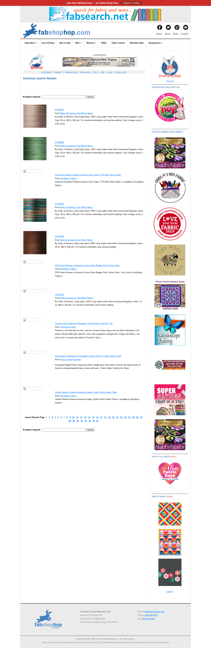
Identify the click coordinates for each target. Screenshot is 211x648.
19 (109, 417)
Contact (184, 33)
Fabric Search (118, 43)
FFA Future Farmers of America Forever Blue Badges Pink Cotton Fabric (87, 265)
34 (94, 421)
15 (93, 417)
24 (129, 417)
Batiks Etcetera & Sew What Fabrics (76, 113)
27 (141, 417)
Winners (91, 43)
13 (85, 417)
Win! (77, 43)
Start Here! (30, 43)
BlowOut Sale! (136, 43)
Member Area (71, 72)
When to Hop (121, 72)
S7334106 (59, 204)
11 (77, 417)
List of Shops (48, 43)
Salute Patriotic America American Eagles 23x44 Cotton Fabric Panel (86, 392)
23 (125, 417)
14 (89, 417)
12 (81, 417)
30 (78, 421)
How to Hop (64, 43)
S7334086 (59, 142)
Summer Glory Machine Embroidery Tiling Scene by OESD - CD (83, 323)
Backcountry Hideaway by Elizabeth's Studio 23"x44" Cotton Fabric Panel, (88, 356)
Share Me (170, 81)
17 (101, 417)
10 (73, 417)
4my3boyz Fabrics (68, 178)
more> (173, 456)
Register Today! (131, 2)
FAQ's (104, 43)
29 (74, 421)
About (167, 33)
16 (97, 417)
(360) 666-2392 (151, 615)
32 (86, 421)
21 (117, 417)
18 (105, 417)
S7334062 (59, 110)
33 (90, 421)
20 (113, 417)
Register (57, 72)
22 (121, 417)
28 (70, 421)
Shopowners (154, 43)
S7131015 (59, 294)
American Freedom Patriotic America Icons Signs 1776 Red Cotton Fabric (88, 175)
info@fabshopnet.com (153, 611)
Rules (175, 33)
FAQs (102, 72)
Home (159, 33)
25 (133, 417)
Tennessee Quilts (68, 327)
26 (137, 417)
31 (82, 421)
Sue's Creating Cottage (70, 359)
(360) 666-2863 (148, 618)
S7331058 (59, 236)
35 (97, 421)
